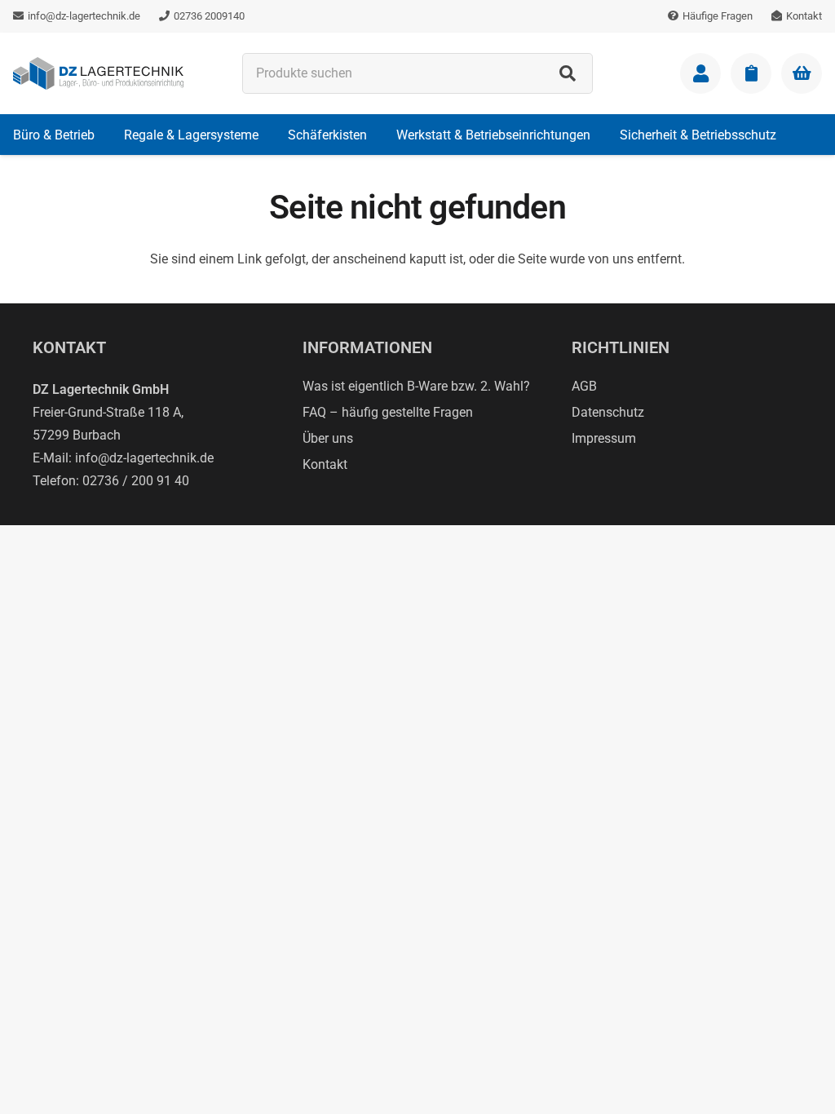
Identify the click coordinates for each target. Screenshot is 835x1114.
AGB (584, 386)
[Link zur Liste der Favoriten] (751, 73)
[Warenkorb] (801, 73)
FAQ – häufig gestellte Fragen (388, 412)
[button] (106, 134)
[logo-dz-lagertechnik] (98, 73)
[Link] (700, 73)
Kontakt (325, 464)
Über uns (328, 438)
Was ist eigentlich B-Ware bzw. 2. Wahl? (416, 386)
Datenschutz (608, 412)
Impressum (604, 438)
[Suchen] (567, 73)
